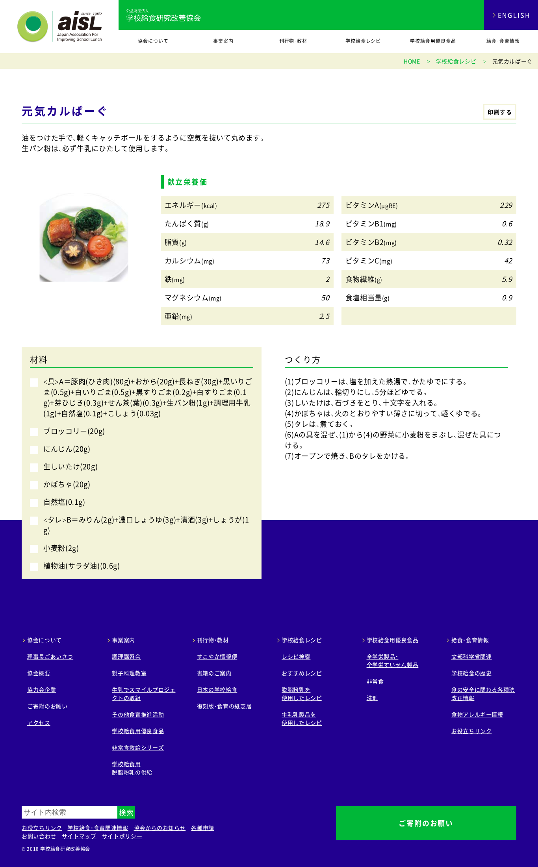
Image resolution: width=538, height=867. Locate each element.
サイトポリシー (122, 836)
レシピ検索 (296, 656)
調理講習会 (126, 656)
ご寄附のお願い (47, 706)
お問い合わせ (39, 836)
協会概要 (38, 673)
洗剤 (372, 698)
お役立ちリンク (471, 731)
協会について (153, 40)
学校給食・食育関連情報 (97, 828)
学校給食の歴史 (471, 673)
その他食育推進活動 (138, 714)
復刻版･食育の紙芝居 (224, 706)
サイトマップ (79, 836)
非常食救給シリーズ (138, 747)
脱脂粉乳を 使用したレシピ (302, 693)
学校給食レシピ (363, 40)
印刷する (500, 112)
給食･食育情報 (503, 40)
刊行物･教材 (293, 40)
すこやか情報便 (217, 656)
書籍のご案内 (214, 673)
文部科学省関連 (471, 656)
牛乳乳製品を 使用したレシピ (302, 718)
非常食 (375, 681)
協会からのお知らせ (160, 828)
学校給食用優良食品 (433, 40)
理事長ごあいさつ (50, 656)
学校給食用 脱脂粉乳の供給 (132, 768)
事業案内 (223, 40)
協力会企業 (41, 689)
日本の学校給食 (217, 689)
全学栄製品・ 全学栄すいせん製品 (393, 660)
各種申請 (202, 828)
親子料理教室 (129, 673)
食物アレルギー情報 (477, 714)
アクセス (38, 722)
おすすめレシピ (302, 673)
